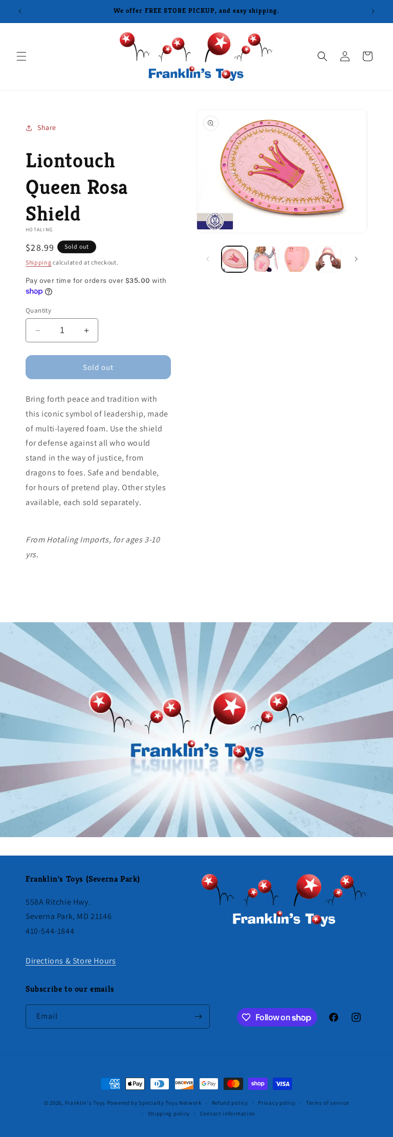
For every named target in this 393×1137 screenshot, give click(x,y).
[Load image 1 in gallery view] (235, 259)
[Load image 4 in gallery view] (328, 259)
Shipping (39, 262)
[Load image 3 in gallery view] (297, 259)
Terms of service (327, 1102)
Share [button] (46, 127)
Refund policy (230, 1102)
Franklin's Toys (85, 1102)
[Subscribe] (198, 1016)
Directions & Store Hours (71, 960)
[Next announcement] (373, 11)
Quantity (38, 310)
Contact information (227, 1113)
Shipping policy (169, 1113)
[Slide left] (207, 259)
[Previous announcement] (20, 11)
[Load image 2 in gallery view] (266, 259)
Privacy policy (277, 1102)
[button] (21, 56)
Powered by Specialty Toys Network (154, 1102)
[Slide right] (356, 259)
